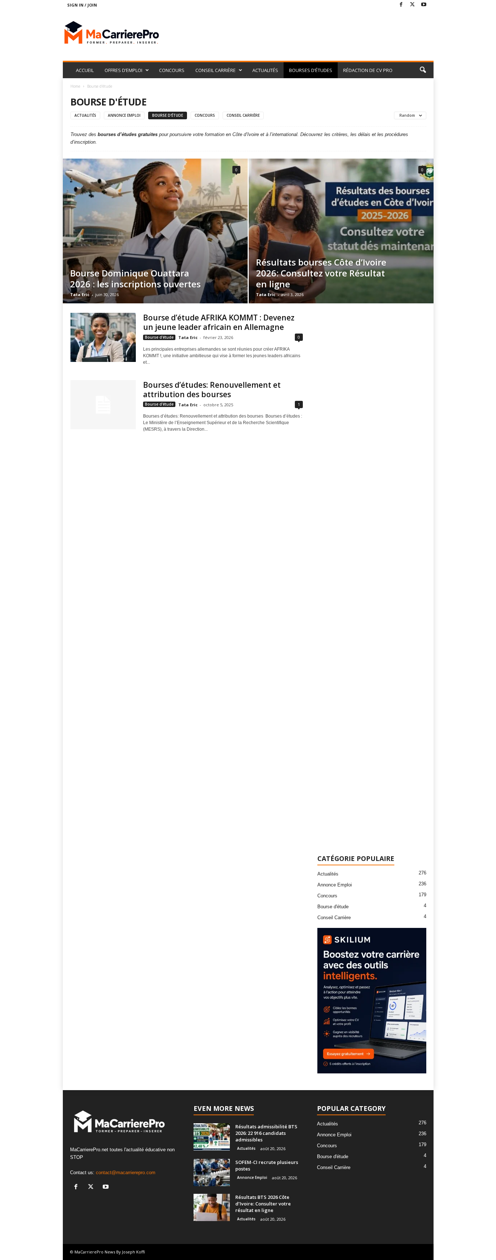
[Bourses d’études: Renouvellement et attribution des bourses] (103, 404)
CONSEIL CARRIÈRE (215, 70)
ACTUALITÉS (265, 70)
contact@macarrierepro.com (125, 1172)
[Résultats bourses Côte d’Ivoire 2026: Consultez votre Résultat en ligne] (341, 231)
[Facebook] (401, 5)
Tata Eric (79, 294)
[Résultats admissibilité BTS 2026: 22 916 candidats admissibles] (212, 1137)
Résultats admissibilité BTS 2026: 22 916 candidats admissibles (266, 1133)
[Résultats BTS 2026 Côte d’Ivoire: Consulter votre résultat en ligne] (212, 1207)
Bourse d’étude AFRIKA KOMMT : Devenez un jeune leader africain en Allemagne (218, 322)
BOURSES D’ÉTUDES (310, 70)
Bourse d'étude (167, 115)
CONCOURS (171, 70)
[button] (423, 70)
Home (75, 86)
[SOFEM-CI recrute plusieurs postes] (212, 1172)
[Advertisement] (301, 33)
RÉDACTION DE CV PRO (368, 70)
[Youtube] (423, 5)
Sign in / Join (82, 5)
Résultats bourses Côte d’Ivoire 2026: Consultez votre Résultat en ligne (321, 273)
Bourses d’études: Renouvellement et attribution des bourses (212, 389)
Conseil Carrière (243, 115)
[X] (412, 5)
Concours (205, 115)
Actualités (85, 115)
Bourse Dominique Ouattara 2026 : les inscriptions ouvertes (135, 278)
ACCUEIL (85, 70)
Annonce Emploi (124, 115)
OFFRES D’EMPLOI (123, 70)
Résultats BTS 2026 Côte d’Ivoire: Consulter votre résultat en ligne (263, 1203)
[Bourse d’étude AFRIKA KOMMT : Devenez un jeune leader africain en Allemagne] (103, 337)
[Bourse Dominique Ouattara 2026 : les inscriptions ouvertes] (155, 231)
